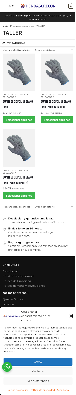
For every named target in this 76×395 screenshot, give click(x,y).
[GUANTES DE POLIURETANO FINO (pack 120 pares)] (19, 148)
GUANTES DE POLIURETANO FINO (18, 104)
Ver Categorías (16, 43)
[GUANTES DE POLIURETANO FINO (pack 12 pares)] (57, 72)
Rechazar (38, 371)
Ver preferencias (38, 381)
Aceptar (38, 361)
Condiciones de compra (18, 276)
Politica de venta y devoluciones (24, 285)
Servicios (8, 304)
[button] (70, 316)
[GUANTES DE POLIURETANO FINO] (19, 72)
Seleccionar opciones (19, 119)
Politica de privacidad (42, 390)
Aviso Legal (63, 390)
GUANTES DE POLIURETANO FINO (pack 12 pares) (56, 104)
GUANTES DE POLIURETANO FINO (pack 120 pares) (18, 180)
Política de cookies (17, 390)
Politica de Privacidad (17, 281)
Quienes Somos (13, 299)
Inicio (5, 26)
